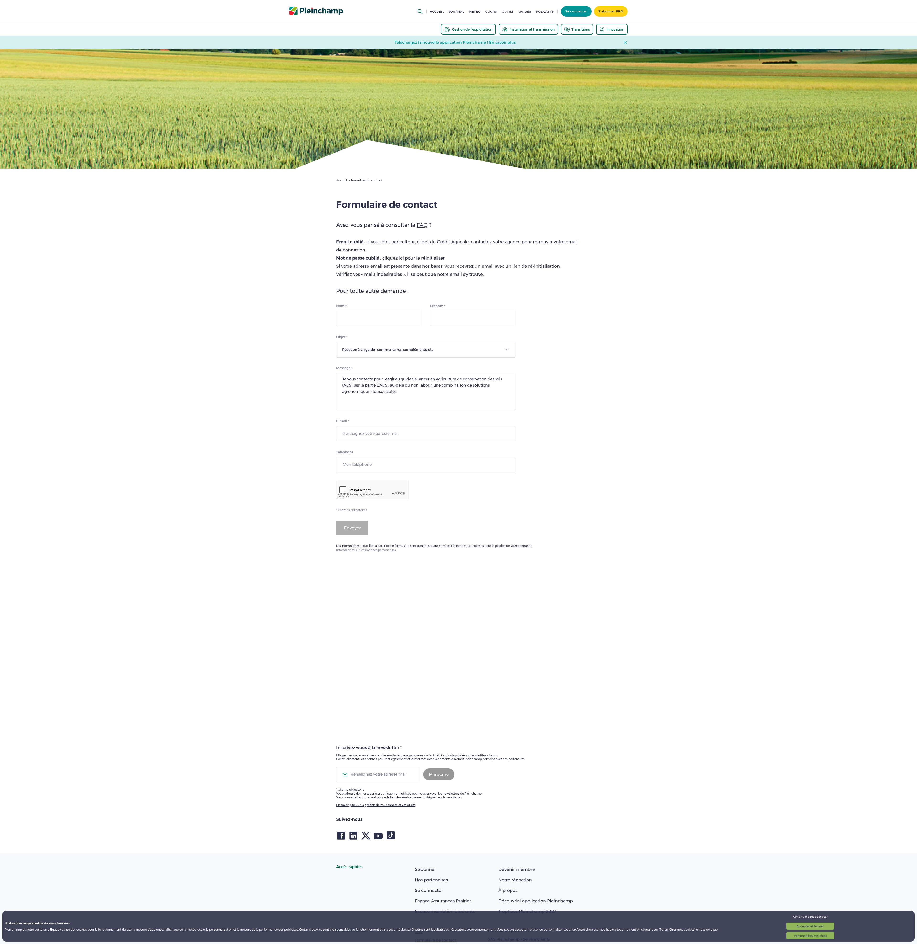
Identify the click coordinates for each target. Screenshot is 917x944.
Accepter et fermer (810, 926)
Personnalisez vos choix (810, 936)
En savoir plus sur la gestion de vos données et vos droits (375, 805)
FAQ (422, 225)
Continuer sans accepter (810, 916)
